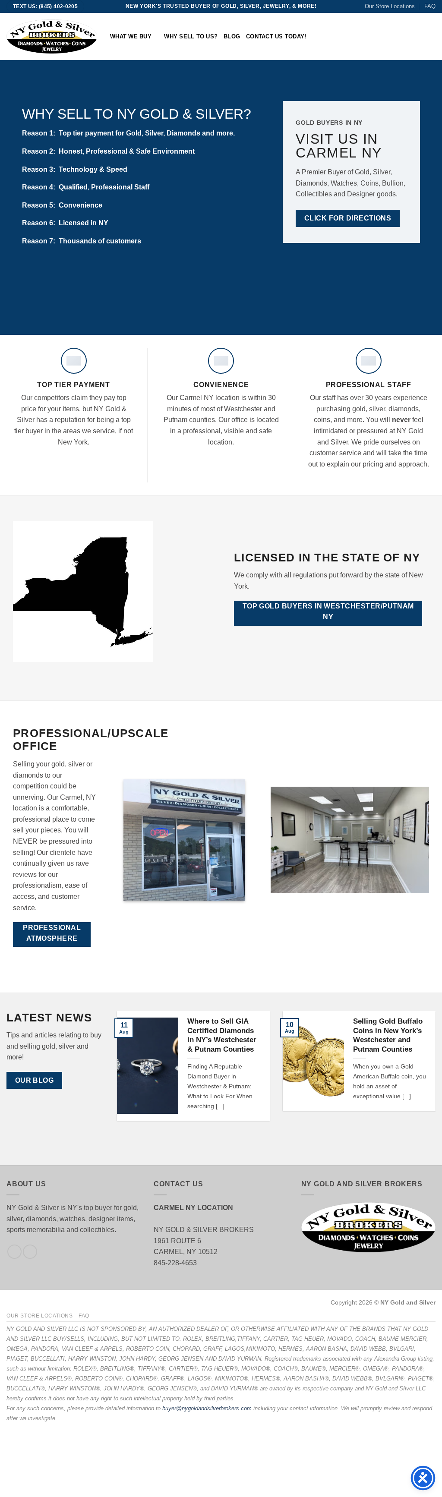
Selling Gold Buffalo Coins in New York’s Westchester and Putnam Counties (388, 1035)
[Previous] (128, 1072)
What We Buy (131, 36)
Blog (232, 36)
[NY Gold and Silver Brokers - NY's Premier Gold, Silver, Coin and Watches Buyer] (51, 36)
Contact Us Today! (276, 36)
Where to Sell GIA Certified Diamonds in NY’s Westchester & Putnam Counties (221, 1035)
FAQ (430, 6)
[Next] (424, 1072)
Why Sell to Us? (191, 36)
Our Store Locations (390, 6)
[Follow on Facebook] (14, 1252)
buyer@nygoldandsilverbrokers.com (207, 1408)
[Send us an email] (30, 1252)
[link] (412, 36)
